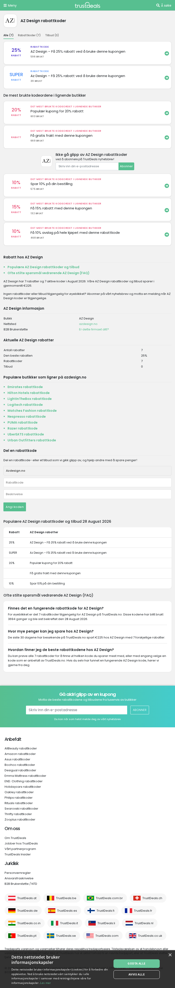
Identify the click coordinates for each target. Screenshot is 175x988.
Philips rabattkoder (19, 797)
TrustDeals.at (26, 898)
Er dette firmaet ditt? (94, 329)
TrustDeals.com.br (109, 898)
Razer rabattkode (23, 428)
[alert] (87, 969)
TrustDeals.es (67, 910)
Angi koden (15, 507)
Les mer (45, 983)
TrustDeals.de (27, 910)
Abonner (126, 166)
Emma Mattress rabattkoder (25, 776)
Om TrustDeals (15, 838)
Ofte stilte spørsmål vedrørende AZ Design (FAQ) (49, 273)
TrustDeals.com (106, 936)
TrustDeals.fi (105, 910)
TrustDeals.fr (143, 910)
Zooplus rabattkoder (20, 819)
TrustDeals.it (69, 923)
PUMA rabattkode (23, 422)
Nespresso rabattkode (27, 416)
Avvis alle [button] (137, 974)
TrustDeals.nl (144, 923)
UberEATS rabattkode (26, 434)
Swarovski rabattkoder (21, 808)
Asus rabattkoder (17, 759)
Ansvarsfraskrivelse (19, 878)
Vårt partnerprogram (20, 849)
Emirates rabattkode (25, 387)
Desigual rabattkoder (20, 770)
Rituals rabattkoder (19, 803)
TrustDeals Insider (18, 854)
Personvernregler (18, 873)
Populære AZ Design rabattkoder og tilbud (43, 267)
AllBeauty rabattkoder (21, 748)
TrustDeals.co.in (29, 923)
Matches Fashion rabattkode (32, 410)
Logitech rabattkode (25, 404)
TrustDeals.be (66, 898)
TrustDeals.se (66, 936)
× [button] (170, 955)
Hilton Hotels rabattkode (29, 393)
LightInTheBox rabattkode (30, 398)
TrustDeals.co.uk (150, 936)
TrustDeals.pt (26, 936)
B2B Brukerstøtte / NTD (21, 884)
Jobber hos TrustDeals (21, 843)
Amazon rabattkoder (20, 754)
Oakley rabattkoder (19, 792)
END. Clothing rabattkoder (24, 781)
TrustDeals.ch (152, 898)
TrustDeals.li (106, 923)
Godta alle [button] (136, 963)
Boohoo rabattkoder (20, 765)
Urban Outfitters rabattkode (32, 440)
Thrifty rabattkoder (18, 814)
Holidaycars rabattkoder (23, 787)
